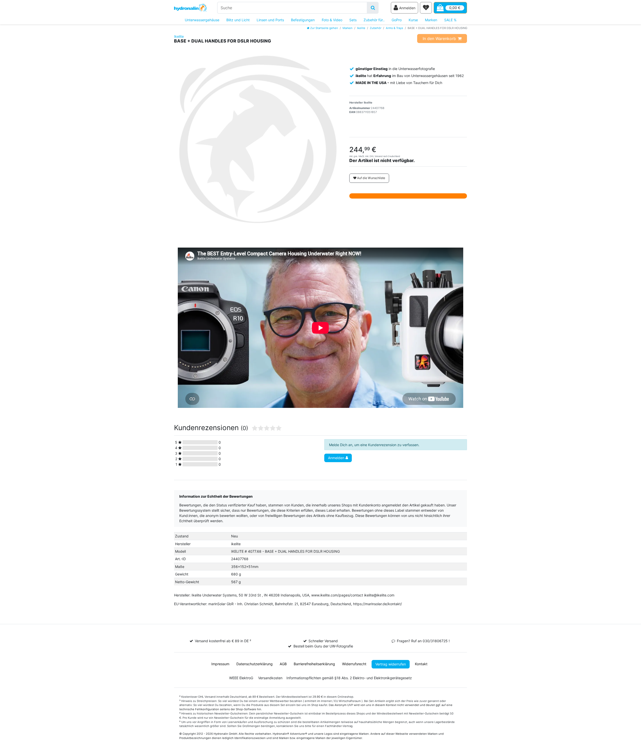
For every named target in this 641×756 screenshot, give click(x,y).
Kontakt (421, 664)
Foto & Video (332, 20)
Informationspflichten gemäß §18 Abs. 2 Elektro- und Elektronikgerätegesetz (349, 678)
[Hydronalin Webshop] (190, 8)
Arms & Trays (394, 28)
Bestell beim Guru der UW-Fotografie (323, 646)
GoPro (397, 20)
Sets (353, 20)
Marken (431, 20)
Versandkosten (270, 678)
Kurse (413, 20)
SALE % (450, 20)
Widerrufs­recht (354, 664)
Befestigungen (303, 20)
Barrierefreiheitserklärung (314, 664)
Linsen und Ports (270, 20)
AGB (283, 664)
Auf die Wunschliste (370, 178)
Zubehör (375, 28)
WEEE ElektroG (241, 678)
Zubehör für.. (374, 20)
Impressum (220, 664)
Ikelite (361, 28)
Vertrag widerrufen (390, 664)
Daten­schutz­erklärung (254, 664)
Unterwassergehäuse (202, 20)
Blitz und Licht (238, 20)
